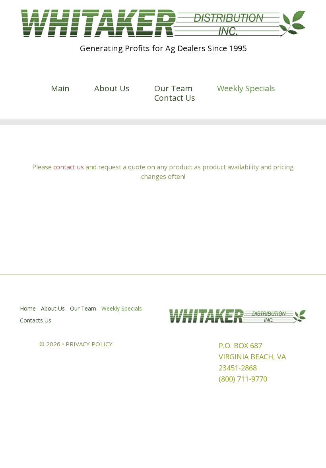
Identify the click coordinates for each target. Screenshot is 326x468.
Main (60, 88)
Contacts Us (35, 320)
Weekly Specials (246, 88)
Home (28, 308)
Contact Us (174, 98)
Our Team (173, 88)
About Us (112, 88)
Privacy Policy (89, 344)
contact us (68, 167)
